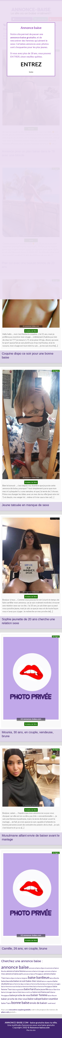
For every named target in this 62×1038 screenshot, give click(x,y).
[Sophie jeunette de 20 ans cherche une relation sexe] (31, 556)
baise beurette (7, 981)
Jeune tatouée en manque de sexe (25, 505)
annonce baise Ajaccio (38, 968)
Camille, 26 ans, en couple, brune (24, 948)
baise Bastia (54, 978)
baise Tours (6, 1003)
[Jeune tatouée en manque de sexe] (31, 425)
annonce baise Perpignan (33, 974)
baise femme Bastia (34, 984)
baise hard (30, 989)
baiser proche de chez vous (14, 999)
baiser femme (39, 995)
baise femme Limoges (51, 984)
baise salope (34, 998)
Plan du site (31, 1030)
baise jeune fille (42, 989)
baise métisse (27, 992)
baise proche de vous (20, 995)
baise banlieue (38, 977)
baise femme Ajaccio (18, 984)
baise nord (37, 992)
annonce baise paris (14, 974)
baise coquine (47, 981)
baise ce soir (20, 981)
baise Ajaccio (11, 978)
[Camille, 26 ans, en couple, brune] (31, 895)
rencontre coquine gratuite (20, 1010)
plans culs (5, 1012)
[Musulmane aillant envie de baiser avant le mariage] (31, 778)
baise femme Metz (25, 986)
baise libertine (54, 989)
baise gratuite (18, 989)
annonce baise (15, 967)
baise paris (46, 992)
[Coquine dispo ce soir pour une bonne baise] (31, 304)
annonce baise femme (16, 971)
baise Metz (17, 992)
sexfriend (51, 1003)
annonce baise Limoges (35, 971)
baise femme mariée (9, 986)
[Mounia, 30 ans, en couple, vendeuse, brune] (31, 679)
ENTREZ (31, 64)
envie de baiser (38, 1002)
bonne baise (20, 1002)
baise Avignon (22, 978)
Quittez (31, 72)
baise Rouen (52, 995)
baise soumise (50, 998)
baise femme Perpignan (42, 986)
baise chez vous (33, 981)
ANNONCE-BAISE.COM (16, 1022)
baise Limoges (7, 992)
